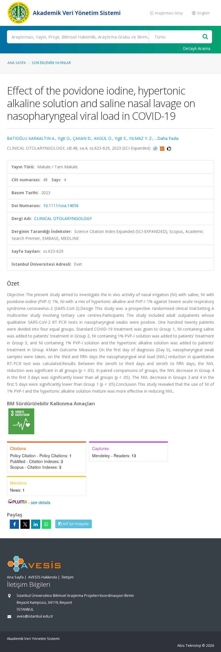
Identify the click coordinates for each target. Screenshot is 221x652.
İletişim (68, 577)
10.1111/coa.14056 (61, 205)
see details (40, 502)
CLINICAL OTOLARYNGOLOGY (63, 218)
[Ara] (205, 36)
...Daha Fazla (166, 138)
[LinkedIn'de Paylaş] (35, 524)
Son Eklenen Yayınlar (51, 62)
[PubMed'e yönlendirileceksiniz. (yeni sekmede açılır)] (156, 148)
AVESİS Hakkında (42, 577)
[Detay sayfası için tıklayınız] (21, 421)
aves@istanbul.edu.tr (35, 616)
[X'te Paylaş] (25, 524)
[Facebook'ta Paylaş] (14, 524)
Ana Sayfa (16, 62)
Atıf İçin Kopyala (75, 523)
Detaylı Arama (196, 48)
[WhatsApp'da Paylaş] (46, 524)
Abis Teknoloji (189, 645)
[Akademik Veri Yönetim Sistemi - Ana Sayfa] (19, 13)
